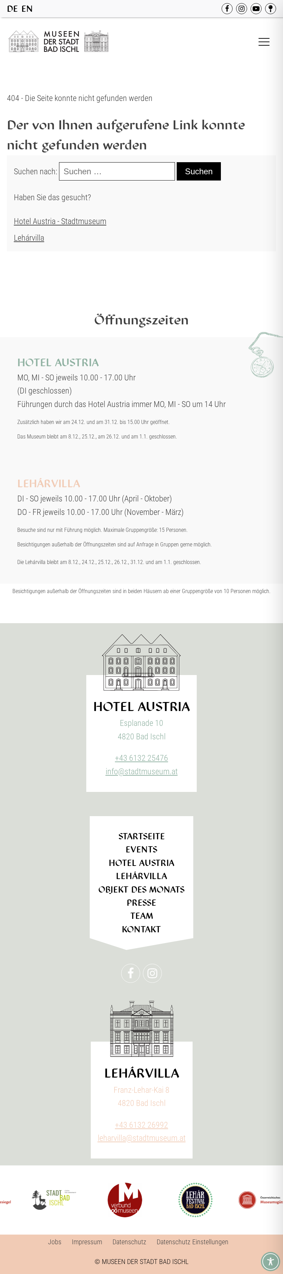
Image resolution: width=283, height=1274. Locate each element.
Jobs (54, 1242)
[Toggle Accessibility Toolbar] (271, 1262)
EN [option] (27, 9)
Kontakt (141, 929)
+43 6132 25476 (141, 758)
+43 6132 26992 (141, 1125)
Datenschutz (129, 1242)
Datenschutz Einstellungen (192, 1242)
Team (141, 916)
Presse (141, 903)
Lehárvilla (29, 238)
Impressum (87, 1242)
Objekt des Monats (141, 890)
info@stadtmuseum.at (142, 771)
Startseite (141, 836)
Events (141, 849)
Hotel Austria (141, 863)
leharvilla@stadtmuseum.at (142, 1138)
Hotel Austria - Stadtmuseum (60, 221)
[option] (27, 9)
